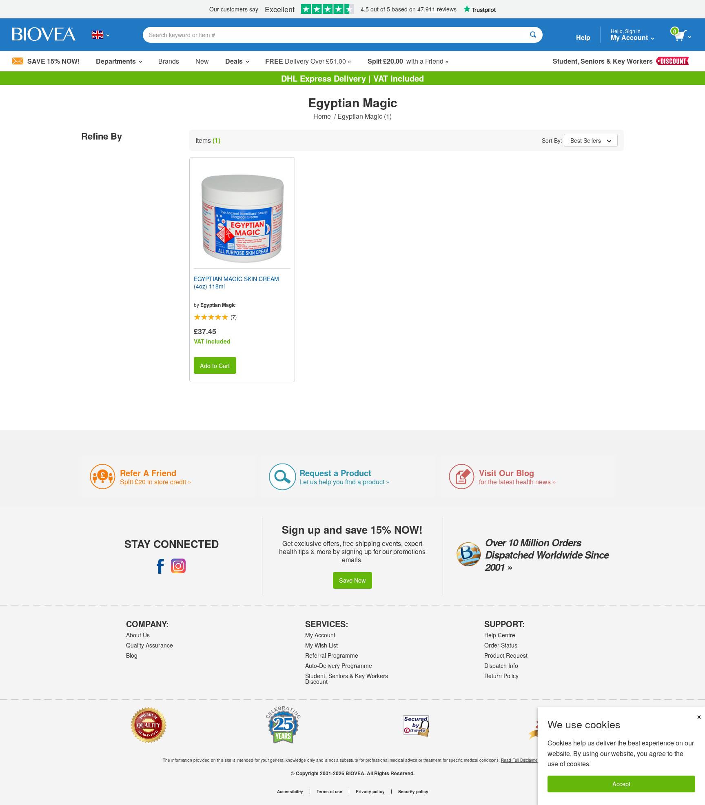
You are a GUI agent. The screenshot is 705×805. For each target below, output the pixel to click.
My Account (320, 635)
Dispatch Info (501, 665)
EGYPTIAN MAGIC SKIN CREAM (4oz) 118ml (236, 282)
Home (323, 116)
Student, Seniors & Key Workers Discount (346, 678)
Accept (621, 783)
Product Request (506, 655)
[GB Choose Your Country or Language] (100, 35)
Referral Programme (331, 655)
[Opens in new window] (160, 566)
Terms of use (329, 791)
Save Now (352, 580)
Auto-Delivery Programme (338, 665)
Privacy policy (370, 791)
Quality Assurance (149, 645)
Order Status (500, 645)
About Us (138, 635)
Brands (168, 61)
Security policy (413, 791)
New (202, 61)
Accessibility (290, 791)
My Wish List (321, 645)
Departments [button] (116, 61)
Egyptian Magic (218, 304)
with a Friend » (408, 61)
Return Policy (501, 676)
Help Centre (499, 635)
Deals (234, 61)
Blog (131, 655)
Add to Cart (215, 365)
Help (583, 37)
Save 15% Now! (53, 61)
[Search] (533, 35)
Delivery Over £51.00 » (308, 61)
